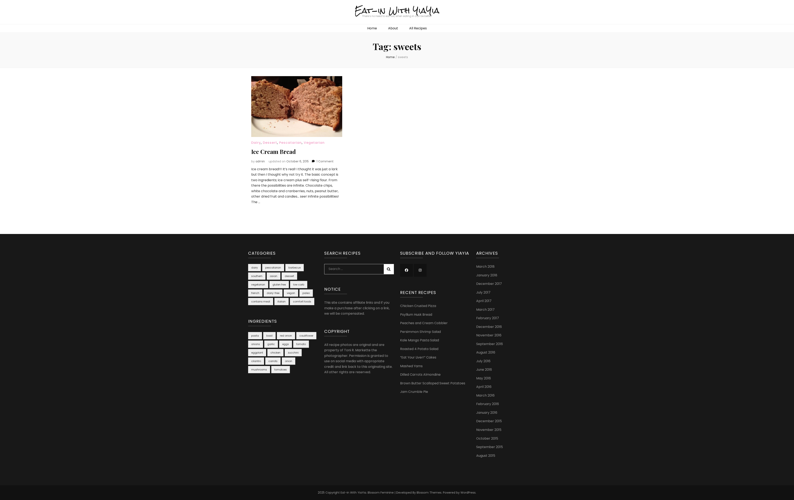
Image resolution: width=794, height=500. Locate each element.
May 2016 (483, 378)
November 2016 (488, 335)
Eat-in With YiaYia (397, 10)
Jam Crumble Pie (414, 391)
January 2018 (486, 275)
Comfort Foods (302, 301)
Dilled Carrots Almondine (420, 374)
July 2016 (483, 361)
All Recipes (418, 28)
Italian (281, 301)
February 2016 (487, 404)
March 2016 (485, 395)
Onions (255, 344)
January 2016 (486, 412)
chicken (275, 352)
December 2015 (489, 421)
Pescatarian (290, 142)
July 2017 (483, 292)
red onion (286, 335)
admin (260, 161)
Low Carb (298, 284)
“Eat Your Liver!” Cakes (418, 357)
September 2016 (489, 344)
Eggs (285, 344)
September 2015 (489, 447)
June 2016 (484, 369)
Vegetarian (314, 142)
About (393, 28)
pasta (255, 335)
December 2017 (489, 283)
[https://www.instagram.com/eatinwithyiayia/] (420, 270)
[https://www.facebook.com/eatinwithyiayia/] (406, 270)
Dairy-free (273, 293)
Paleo (306, 293)
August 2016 (485, 352)
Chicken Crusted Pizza (418, 305)
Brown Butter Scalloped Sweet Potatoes (432, 383)
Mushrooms (259, 369)
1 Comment (325, 161)
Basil (269, 335)
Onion (288, 361)
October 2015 (487, 438)
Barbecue (294, 267)
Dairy (256, 142)
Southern (256, 276)
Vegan (291, 293)
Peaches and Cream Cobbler (424, 323)
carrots (272, 361)
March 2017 (485, 309)
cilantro (256, 361)
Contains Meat (260, 301)
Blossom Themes (429, 492)
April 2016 (483, 386)
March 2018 (485, 266)
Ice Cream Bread (273, 151)
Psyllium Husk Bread (416, 314)
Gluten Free (279, 284)
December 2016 (489, 326)
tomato (301, 344)
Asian (273, 276)
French (255, 293)
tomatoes (280, 369)
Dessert (270, 142)
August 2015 (485, 455)
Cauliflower (306, 335)
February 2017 (487, 318)
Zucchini (293, 352)
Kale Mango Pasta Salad (419, 340)
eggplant (257, 352)
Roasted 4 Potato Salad (419, 349)
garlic (271, 344)
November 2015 (488, 429)
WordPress (468, 492)
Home (372, 28)
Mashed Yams (411, 366)
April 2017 (483, 301)
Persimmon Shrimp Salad (420, 331)
